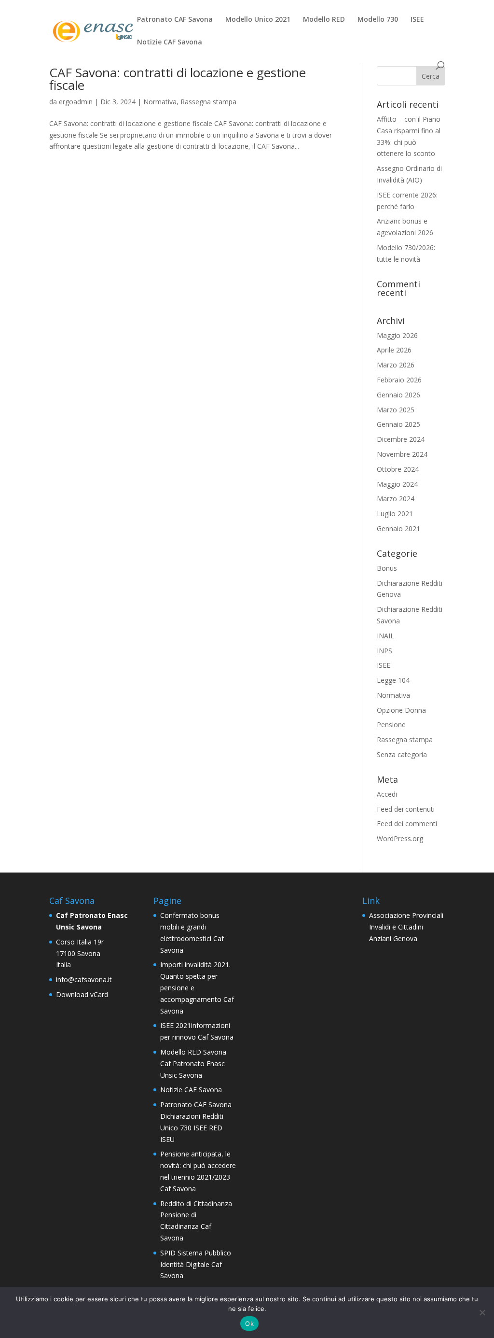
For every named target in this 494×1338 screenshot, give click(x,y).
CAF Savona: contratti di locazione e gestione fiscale (177, 79)
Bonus (387, 568)
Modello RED (324, 20)
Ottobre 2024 (398, 469)
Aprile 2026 (394, 349)
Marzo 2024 (395, 498)
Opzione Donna (401, 710)
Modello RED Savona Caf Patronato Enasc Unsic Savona (193, 1063)
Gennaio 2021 (398, 528)
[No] (482, 1312)
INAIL (385, 635)
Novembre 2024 (402, 454)
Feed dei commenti (407, 823)
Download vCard (82, 994)
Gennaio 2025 (398, 424)
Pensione (391, 724)
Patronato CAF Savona (175, 20)
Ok (249, 1323)
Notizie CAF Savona (169, 42)
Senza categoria (402, 754)
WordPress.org (400, 838)
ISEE (417, 20)
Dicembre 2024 (401, 439)
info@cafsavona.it (84, 979)
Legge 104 (393, 680)
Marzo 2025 (395, 409)
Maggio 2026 (397, 335)
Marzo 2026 (395, 364)
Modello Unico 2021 (257, 20)
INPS (384, 650)
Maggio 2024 (397, 484)
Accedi (387, 794)
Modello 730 (377, 20)
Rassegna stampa (208, 101)
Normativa (160, 101)
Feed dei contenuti (406, 809)
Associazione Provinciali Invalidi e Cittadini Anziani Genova (406, 927)
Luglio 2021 (395, 513)
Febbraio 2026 (399, 379)
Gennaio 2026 (398, 394)
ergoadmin (76, 101)
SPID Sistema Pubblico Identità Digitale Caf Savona (195, 1264)
